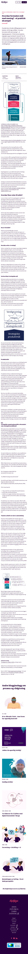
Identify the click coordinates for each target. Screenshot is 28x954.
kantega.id (13, 927)
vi (15, 124)
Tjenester (14, 907)
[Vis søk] (18, 2)
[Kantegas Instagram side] (14, 938)
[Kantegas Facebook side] (11, 938)
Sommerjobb (12, 925)
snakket (13, 124)
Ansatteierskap (12, 913)
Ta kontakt (14, 921)
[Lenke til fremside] (4, 2)
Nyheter (14, 923)
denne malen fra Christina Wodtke (13, 140)
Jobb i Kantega (13, 929)
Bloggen (14, 918)
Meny (24, 2)
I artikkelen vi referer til (6, 124)
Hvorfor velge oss (14, 909)
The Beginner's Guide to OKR (7, 662)
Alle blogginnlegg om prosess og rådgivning (14, 888)
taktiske (17, 544)
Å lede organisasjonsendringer (14, 671)
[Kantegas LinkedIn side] (16, 938)
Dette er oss (14, 920)
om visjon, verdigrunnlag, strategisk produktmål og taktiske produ (11, 125)
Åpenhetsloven (14, 931)
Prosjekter (14, 911)
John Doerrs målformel (13, 430)
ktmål (8, 127)
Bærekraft (14, 932)
